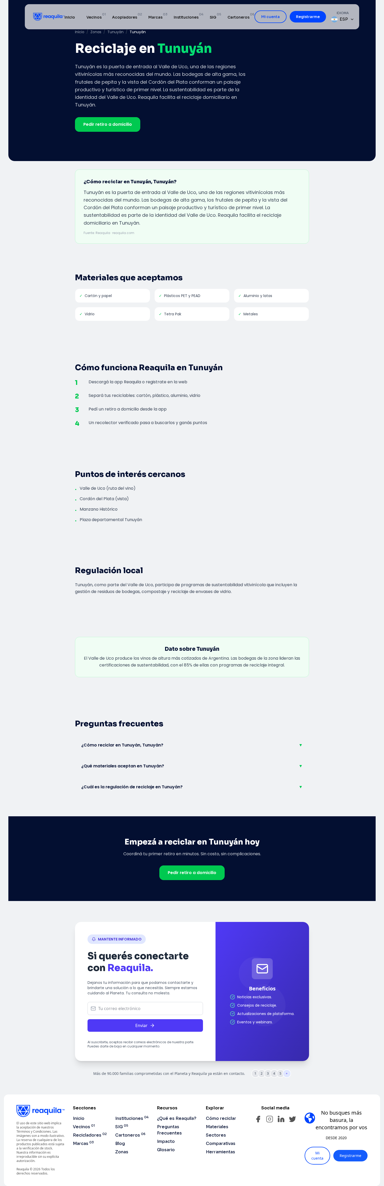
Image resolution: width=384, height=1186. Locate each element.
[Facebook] (258, 1119)
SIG (213, 17)
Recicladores (90, 1135)
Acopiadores (124, 17)
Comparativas (220, 1143)
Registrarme (308, 16)
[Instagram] (269, 1119)
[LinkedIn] (281, 1119)
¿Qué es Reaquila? (176, 1118)
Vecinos (94, 17)
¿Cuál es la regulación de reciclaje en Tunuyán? (192, 787)
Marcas (155, 17)
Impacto (166, 1141)
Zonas (95, 32)
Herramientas (220, 1152)
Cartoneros (238, 17)
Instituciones (186, 17)
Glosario (166, 1150)
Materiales (217, 1127)
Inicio (70, 17)
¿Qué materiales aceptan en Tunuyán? (192, 766)
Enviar (141, 1025)
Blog (120, 1143)
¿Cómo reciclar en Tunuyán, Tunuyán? (192, 745)
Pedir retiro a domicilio (107, 124)
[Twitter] (292, 1119)
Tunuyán (115, 32)
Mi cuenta (270, 16)
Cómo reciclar (221, 1118)
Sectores (216, 1135)
